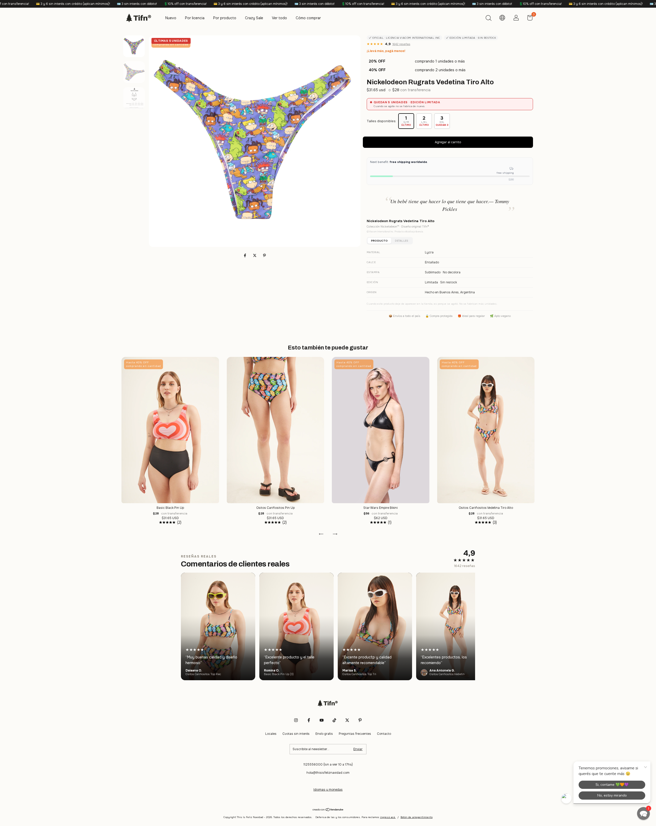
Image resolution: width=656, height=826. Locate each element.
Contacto (384, 734)
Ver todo (279, 18)
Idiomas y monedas (328, 790)
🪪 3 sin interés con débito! (50, 4)
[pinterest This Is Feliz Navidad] (360, 720)
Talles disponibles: (381, 121)
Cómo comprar (308, 18)
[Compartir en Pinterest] (264, 255)
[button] (643, 813)
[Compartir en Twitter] (255, 255)
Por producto (224, 18)
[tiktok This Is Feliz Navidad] (334, 720)
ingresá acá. (388, 817)
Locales (270, 734)
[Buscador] (488, 18)
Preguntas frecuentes (355, 734)
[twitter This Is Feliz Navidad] (347, 720)
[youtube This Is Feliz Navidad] (322, 720)
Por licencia (194, 18)
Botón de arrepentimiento (417, 817)
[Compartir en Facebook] (245, 255)
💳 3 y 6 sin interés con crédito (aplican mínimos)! (164, 4)
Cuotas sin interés (296, 734)
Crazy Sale (254, 18)
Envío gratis (324, 734)
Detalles (401, 240)
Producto (379, 240)
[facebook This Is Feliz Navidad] (309, 720)
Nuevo (170, 18)
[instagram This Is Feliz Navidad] (296, 720)
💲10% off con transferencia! (98, 4)
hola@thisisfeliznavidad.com (328, 773)
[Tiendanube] (328, 810)
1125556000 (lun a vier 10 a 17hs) (328, 764)
